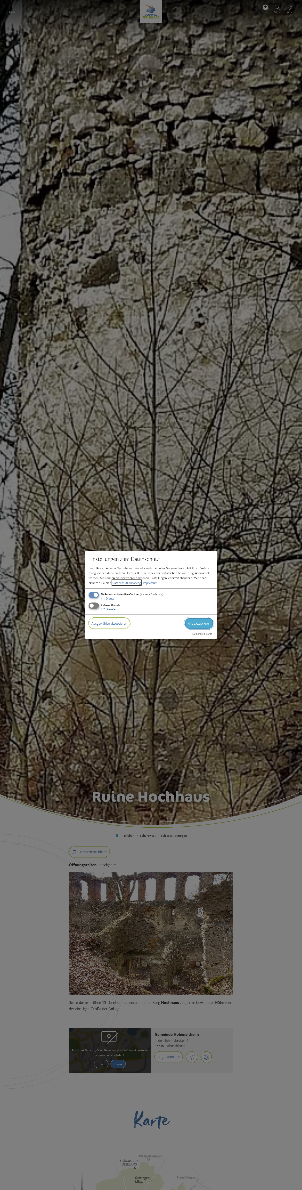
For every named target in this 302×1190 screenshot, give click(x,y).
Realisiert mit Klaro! (201, 633)
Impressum (150, 582)
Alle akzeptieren (199, 623)
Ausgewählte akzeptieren (109, 623)
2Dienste (108, 609)
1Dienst (107, 598)
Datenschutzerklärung (126, 582)
